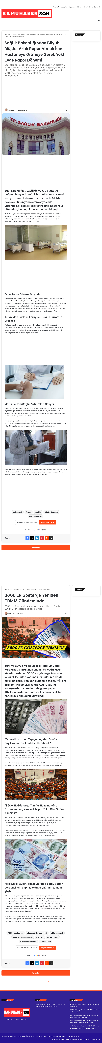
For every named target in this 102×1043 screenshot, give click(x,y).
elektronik (18, 512)
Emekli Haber (88, 7)
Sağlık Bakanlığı (52, 512)
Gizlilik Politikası (64, 1039)
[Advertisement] (36, 93)
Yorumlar (36, 548)
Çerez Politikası (85, 1039)
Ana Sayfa (9, 34)
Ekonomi (97, 7)
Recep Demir (12, 110)
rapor (29, 512)
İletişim (98, 1039)
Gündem (79, 7)
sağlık (38, 512)
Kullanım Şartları (74, 1039)
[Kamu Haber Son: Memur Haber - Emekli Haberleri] (26, 13)
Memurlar (64, 7)
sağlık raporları (36, 516)
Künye (93, 1039)
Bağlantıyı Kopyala (47, 522)
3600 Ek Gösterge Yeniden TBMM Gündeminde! (85, 1004)
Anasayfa (56, 7)
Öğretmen (72, 7)
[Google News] (40, 530)
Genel (15, 34)
